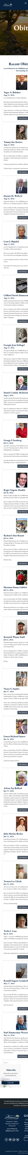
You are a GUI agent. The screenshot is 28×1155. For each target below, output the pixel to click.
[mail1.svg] (17, 1139)
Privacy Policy (21, 1153)
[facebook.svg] (6, 1139)
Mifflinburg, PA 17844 (12, 1131)
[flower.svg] (10, 1139)
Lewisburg (17, 1105)
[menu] (25, 3)
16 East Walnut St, (12, 1129)
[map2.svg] (13, 1139)
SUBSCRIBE (10, 1082)
